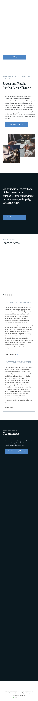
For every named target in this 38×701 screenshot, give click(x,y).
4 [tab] (9, 295)
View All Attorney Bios (15, 451)
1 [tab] (3, 295)
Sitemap (28, 692)
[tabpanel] (19, 269)
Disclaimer (11, 692)
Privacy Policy (20, 692)
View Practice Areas (13, 217)
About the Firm (15, 124)
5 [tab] (11, 295)
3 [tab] (7, 295)
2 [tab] (5, 295)
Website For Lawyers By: (19, 695)
